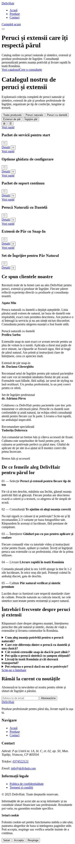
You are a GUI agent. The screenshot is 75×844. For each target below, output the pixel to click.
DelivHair (8, 3)
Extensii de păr (12, 119)
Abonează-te (48, 698)
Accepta (19, 840)
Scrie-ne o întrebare (14, 670)
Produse (15, 14)
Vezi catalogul (10, 69)
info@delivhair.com (23, 768)
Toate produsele (12, 115)
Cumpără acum (11, 24)
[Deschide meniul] (3, 29)
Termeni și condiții (21, 787)
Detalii (6, 147)
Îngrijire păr (31, 119)
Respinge (33, 840)
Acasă (13, 10)
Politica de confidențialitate (27, 784)
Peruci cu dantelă (57, 115)
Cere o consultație (30, 69)
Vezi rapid (8, 127)
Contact (14, 17)
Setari (6, 840)
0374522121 (21, 761)
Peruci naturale (34, 115)
